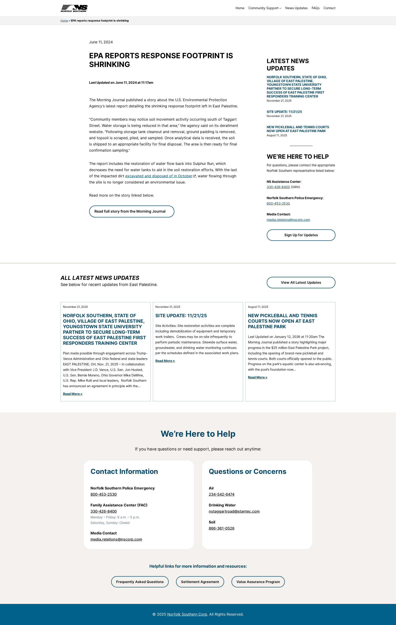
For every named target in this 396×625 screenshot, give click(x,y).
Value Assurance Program (258, 582)
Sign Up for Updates (301, 235)
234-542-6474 (221, 494)
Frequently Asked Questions (140, 582)
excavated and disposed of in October (158, 176)
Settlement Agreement (200, 582)
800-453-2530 (278, 203)
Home (64, 20)
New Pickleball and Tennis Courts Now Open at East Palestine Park (298, 129)
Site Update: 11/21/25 (284, 112)
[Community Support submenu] (280, 8)
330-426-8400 (278, 187)
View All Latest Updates (301, 282)
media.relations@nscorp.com (288, 220)
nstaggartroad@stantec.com (234, 511)
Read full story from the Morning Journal (129, 211)
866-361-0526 (221, 528)
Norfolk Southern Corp (187, 614)
